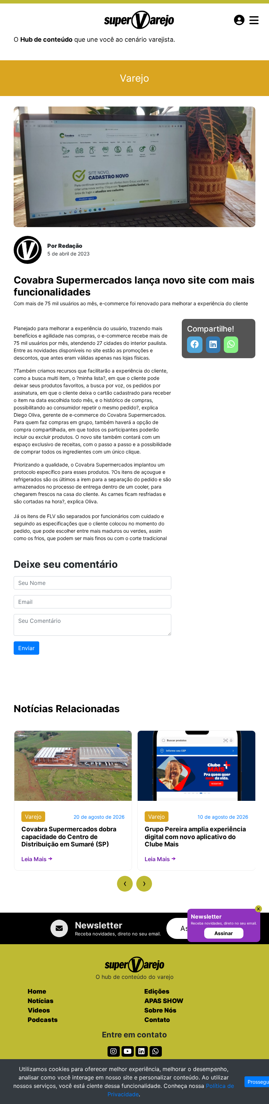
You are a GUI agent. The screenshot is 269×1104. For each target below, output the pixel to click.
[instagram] (114, 1051)
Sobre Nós (160, 1010)
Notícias (41, 1000)
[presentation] (125, 884)
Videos (39, 1010)
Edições (157, 991)
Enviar (26, 648)
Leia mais (34, 859)
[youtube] (231, 344)
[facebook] (195, 344)
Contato (157, 1019)
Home (37, 991)
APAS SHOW (164, 1000)
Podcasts (43, 1019)
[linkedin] (213, 344)
